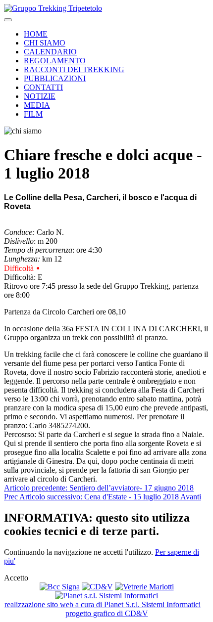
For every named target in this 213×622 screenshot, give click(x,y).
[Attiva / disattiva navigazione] (8, 19)
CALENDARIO (50, 51)
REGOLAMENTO (55, 60)
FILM (33, 114)
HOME (36, 34)
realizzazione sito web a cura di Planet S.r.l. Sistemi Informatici (102, 604)
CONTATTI (43, 87)
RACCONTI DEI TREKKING (74, 69)
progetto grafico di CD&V (106, 613)
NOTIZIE (39, 96)
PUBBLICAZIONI (55, 78)
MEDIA (37, 105)
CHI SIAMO (44, 43)
